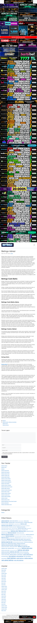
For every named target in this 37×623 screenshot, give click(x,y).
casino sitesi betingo (28, 554)
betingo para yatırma (12, 543)
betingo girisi (14, 531)
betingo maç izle (11, 539)
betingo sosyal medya (5, 546)
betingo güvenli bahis (22, 534)
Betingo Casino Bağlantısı (6, 481)
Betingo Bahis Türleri (5, 491)
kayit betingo (11, 558)
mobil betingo (20, 558)
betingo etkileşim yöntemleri (4, 529)
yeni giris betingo (18, 560)
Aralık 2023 (3, 599)
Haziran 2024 (4, 589)
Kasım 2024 (3, 581)
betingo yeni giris (14, 551)
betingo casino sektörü (14, 528)
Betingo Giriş (5, 423)
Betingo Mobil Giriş (27, 539)
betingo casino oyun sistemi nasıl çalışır (6, 528)
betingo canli (23, 523)
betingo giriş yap (4, 532)
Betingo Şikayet (13, 554)
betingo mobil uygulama (17, 540)
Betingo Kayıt (5, 537)
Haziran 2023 (4, 608)
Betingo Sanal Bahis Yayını (6, 504)
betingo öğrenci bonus (13, 553)
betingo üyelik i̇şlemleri (5, 554)
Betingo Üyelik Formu (5, 494)
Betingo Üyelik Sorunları (6, 480)
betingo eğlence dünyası (12, 529)
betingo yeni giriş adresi (24, 551)
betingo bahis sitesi (28, 522)
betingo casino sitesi (22, 528)
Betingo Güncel (6, 425)
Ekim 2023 (3, 602)
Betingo (4, 420)
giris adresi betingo (4, 556)
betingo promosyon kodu (7, 545)
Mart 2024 (3, 594)
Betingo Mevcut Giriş (5, 499)
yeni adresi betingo (7, 560)
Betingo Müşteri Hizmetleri (27, 540)
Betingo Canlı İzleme (5, 483)
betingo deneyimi (29, 528)
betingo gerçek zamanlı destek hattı (5, 531)
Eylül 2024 (3, 584)
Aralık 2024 (3, 579)
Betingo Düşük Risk (5, 470)
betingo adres (26, 520)
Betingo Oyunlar (4, 543)
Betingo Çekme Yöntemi (6, 493)
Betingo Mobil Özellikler (6, 496)
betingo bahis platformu (19, 522)
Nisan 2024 (3, 592)
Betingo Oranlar (4, 498)
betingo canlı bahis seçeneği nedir (25, 525)
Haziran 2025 (4, 573)
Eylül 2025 (3, 571)
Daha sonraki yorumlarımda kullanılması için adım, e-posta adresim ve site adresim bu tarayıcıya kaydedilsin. (19, 453)
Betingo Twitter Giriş (5, 475)
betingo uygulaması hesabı (18, 548)
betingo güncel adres (20, 532)
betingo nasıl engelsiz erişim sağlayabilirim (18, 542)
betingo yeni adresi (5, 551)
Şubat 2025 (3, 576)
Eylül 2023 (3, 604)
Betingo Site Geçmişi (5, 472)
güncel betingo (4, 558)
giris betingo (12, 556)
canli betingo (19, 554)
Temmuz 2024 (4, 587)
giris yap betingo (27, 556)
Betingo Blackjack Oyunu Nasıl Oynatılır (9, 501)
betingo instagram (10, 536)
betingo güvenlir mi (30, 534)
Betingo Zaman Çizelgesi (6, 485)
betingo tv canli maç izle (24, 546)
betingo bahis (12, 522)
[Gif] (18, 102)
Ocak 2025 (3, 578)
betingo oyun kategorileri (28, 542)
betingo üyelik (26, 553)
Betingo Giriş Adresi (29, 531)
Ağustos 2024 (4, 586)
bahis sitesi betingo (14, 520)
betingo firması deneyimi (25, 529)
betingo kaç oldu (18, 537)
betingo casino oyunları (21, 526)
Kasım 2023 (3, 600)
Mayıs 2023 (3, 610)
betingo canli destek (6, 525)
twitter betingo (28, 558)
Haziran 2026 (4, 568)
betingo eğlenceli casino (18, 529)
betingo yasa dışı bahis (5, 550)
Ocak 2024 (3, 597)
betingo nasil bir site (6, 542)
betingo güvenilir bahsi (17, 534)
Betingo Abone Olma (5, 473)
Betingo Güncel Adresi (7, 534)
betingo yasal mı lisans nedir (13, 550)
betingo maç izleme (19, 539)
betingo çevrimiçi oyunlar (5, 553)
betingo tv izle (4, 548)
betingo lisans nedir (3, 539)
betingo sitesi (17, 545)
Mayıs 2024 (3, 591)
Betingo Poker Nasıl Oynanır (6, 486)
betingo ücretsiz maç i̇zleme (20, 553)
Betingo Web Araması (5, 488)
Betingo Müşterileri (5, 502)
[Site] (18, 62)
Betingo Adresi (5, 422)
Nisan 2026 (3, 570)
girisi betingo (19, 556)
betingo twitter (11, 548)
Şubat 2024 (3, 596)
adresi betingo (5, 520)
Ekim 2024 (3, 583)
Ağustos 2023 (4, 605)
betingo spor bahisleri (13, 546)
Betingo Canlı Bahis (12, 422)
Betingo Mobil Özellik (5, 477)
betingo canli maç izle (17, 525)
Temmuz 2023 (4, 607)
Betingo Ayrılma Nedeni (6, 478)
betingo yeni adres (23, 550)
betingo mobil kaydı (10, 540)
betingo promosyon (21, 543)
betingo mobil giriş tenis (4, 540)
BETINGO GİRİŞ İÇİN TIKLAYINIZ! (18, 37)
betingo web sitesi (27, 548)
